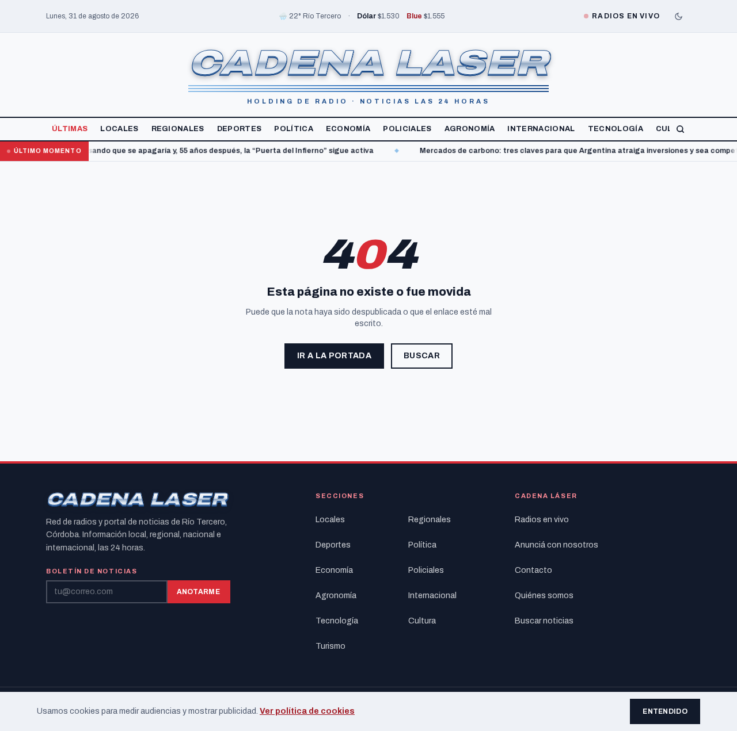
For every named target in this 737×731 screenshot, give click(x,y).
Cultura (422, 621)
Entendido (665, 711)
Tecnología (615, 129)
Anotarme (198, 592)
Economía (348, 129)
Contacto (533, 570)
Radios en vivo (542, 519)
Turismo (330, 646)
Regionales (177, 129)
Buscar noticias (544, 621)
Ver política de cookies (307, 711)
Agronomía (470, 129)
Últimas (70, 129)
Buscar (422, 355)
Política (293, 129)
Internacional (541, 129)
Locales (119, 129)
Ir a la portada (334, 355)
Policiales (407, 129)
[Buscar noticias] (680, 129)
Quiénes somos (544, 595)
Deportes (239, 129)
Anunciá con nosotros (556, 545)
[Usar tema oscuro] (678, 16)
